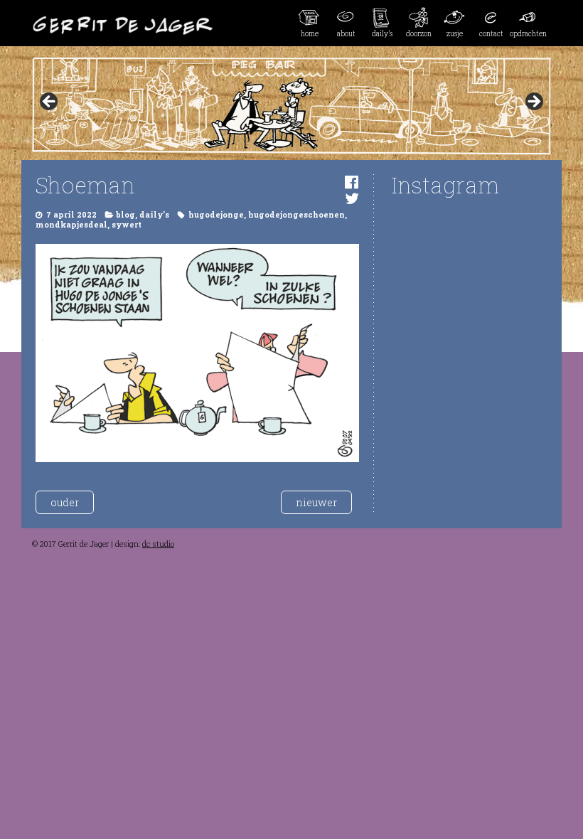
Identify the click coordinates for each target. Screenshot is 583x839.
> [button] (533, 102)
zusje (454, 33)
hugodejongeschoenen (296, 215)
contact (491, 33)
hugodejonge (216, 215)
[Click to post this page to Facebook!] (351, 181)
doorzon (419, 33)
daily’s (382, 33)
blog (125, 215)
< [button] (49, 102)
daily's (154, 215)
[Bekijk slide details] (291, 106)
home (310, 33)
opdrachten (528, 33)
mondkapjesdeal (71, 225)
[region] (291, 106)
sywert (126, 225)
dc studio (158, 544)
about (346, 33)
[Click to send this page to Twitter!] (352, 198)
